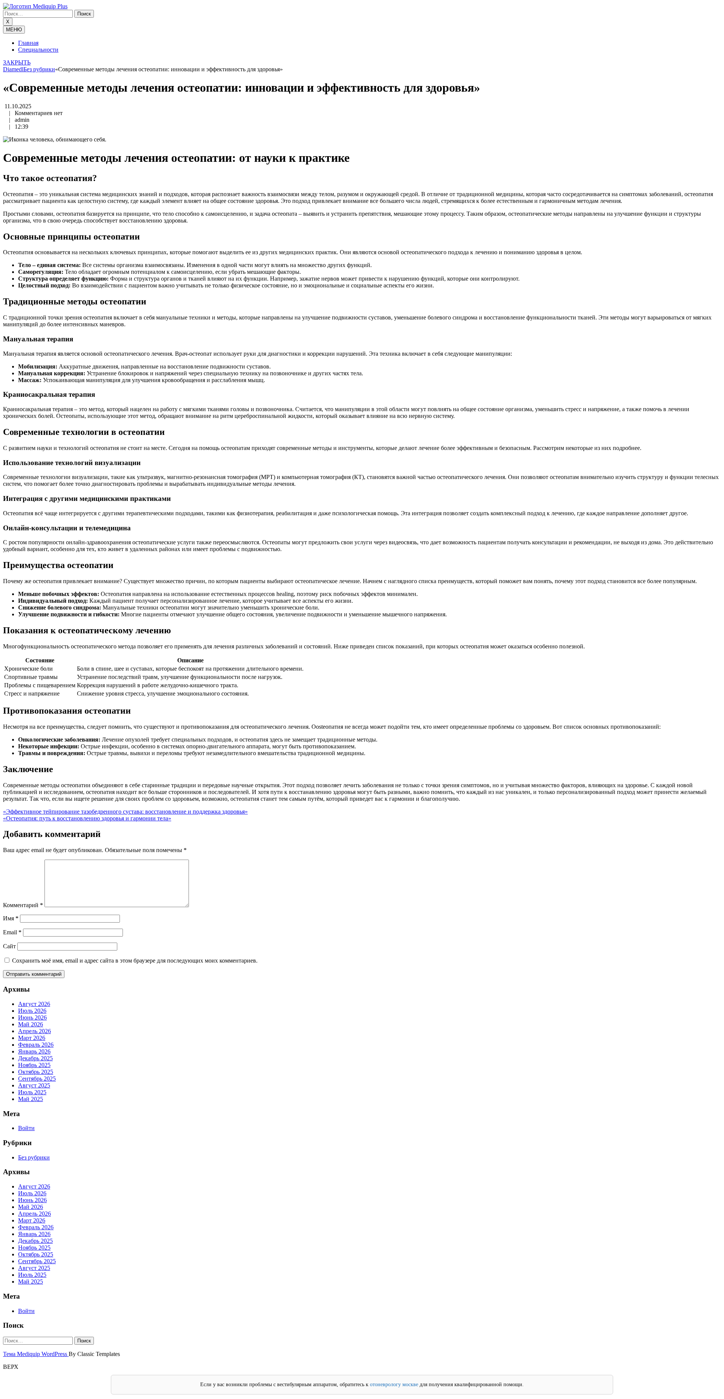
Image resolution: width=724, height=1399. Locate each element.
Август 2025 (34, 1085)
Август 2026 (34, 1004)
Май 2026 (30, 1024)
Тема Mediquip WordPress (36, 1354)
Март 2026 (31, 1038)
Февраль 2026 (36, 1044)
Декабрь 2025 (35, 1058)
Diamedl (13, 69)
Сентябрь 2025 (37, 1078)
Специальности (38, 49)
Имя (10, 918)
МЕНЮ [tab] (14, 29)
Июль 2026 (32, 1010)
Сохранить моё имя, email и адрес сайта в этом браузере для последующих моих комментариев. (135, 960)
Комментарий (23, 905)
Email (12, 932)
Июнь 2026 (32, 1017)
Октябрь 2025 (35, 1072)
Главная (28, 43)
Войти (26, 1128)
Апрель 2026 (34, 1031)
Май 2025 (30, 1099)
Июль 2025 (32, 1092)
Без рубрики (39, 69)
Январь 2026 (34, 1051)
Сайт (9, 946)
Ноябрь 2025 (34, 1065)
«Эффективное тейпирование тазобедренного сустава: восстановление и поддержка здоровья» (125, 811)
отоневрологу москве (394, 1384)
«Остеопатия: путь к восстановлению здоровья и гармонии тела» (87, 818)
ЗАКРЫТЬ (17, 62)
